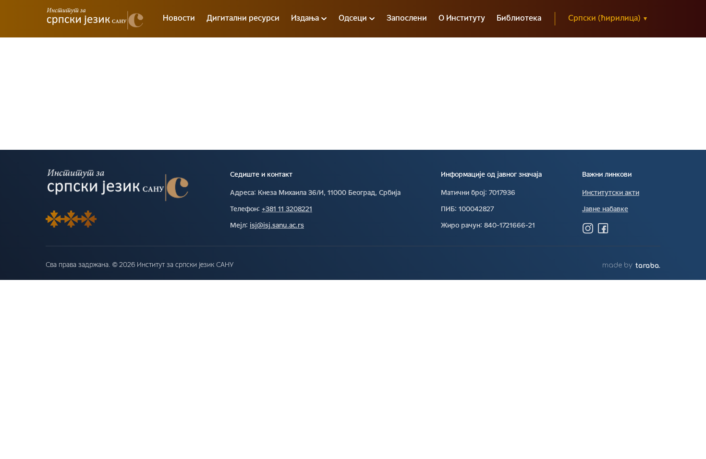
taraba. (647, 265)
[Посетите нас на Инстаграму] (588, 228)
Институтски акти (610, 193)
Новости (179, 18)
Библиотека (519, 18)
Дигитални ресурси (243, 18)
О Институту (461, 18)
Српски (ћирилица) (607, 18)
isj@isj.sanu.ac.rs (277, 226)
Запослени (407, 18)
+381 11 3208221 (287, 209)
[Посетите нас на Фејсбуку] (603, 228)
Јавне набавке (605, 209)
